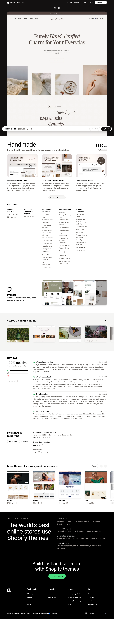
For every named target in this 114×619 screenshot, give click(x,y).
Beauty (29, 597)
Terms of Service (13, 613)
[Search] (85, 2)
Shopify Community (74, 601)
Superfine (103, 150)
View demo (95, 129)
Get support (13, 441)
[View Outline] (63, 292)
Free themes (51, 597)
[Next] (105, 320)
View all (94, 466)
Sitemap (55, 613)
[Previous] (101, 320)
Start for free (100, 2)
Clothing (30, 594)
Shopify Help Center (74, 594)
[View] (18, 334)
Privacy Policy (25, 613)
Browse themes (72, 2)
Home (29, 604)
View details (37, 437)
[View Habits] (52, 292)
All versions (46, 437)
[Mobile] (59, 8)
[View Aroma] (74, 292)
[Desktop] (55, 8)
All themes (24, 441)
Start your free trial (57, 576)
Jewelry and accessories (35, 601)
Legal (90, 601)
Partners (91, 597)
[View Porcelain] (86, 292)
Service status (92, 604)
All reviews (12, 381)
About (90, 594)
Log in (91, 2)
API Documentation (74, 597)
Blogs (69, 604)
